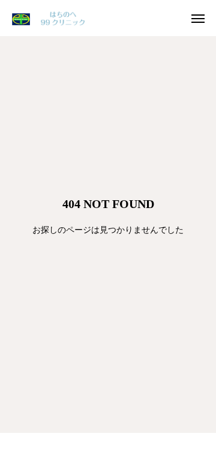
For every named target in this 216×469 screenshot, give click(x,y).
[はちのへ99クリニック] (51, 18)
